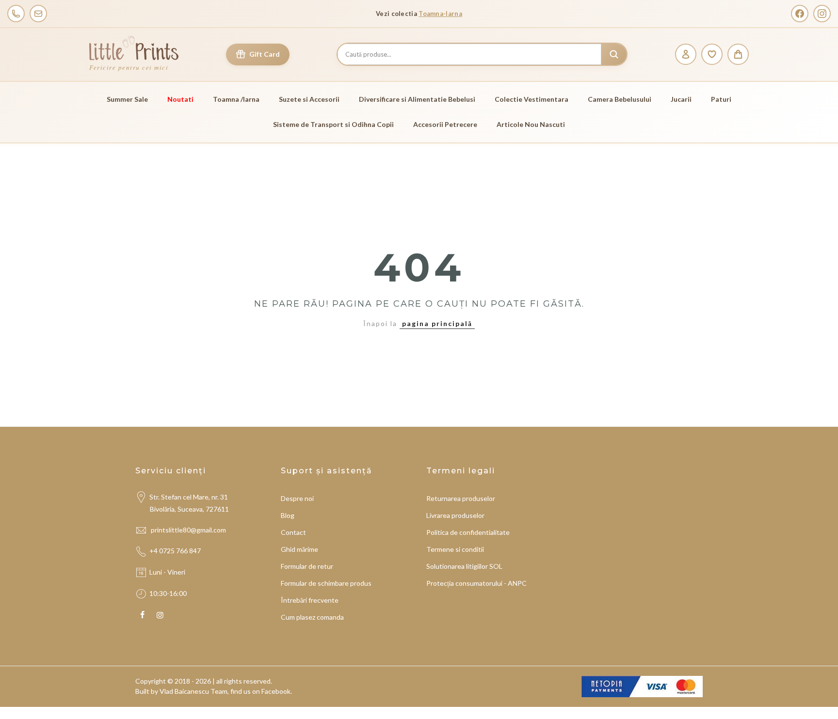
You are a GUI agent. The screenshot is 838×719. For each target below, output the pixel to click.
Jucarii (681, 99)
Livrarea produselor (455, 515)
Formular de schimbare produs (326, 583)
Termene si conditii (455, 549)
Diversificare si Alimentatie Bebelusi (417, 99)
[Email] (38, 13)
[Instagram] (822, 13)
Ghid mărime (299, 549)
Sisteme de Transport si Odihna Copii (333, 124)
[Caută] (614, 54)
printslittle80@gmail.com (189, 530)
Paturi (721, 99)
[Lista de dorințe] (712, 54)
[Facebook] (799, 13)
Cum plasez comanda (312, 617)
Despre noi (297, 498)
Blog (287, 515)
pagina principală (437, 323)
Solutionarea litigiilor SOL (464, 566)
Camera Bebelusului (619, 99)
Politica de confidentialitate (468, 532)
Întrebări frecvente (309, 600)
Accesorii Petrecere (445, 124)
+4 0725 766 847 (175, 551)
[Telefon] (16, 13)
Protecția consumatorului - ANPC (476, 583)
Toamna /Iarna (236, 99)
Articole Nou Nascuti (531, 124)
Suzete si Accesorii (309, 99)
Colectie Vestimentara (531, 99)
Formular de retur (307, 566)
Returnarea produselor (460, 498)
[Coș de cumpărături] (738, 54)
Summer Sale (127, 99)
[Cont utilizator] (685, 54)
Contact (293, 532)
